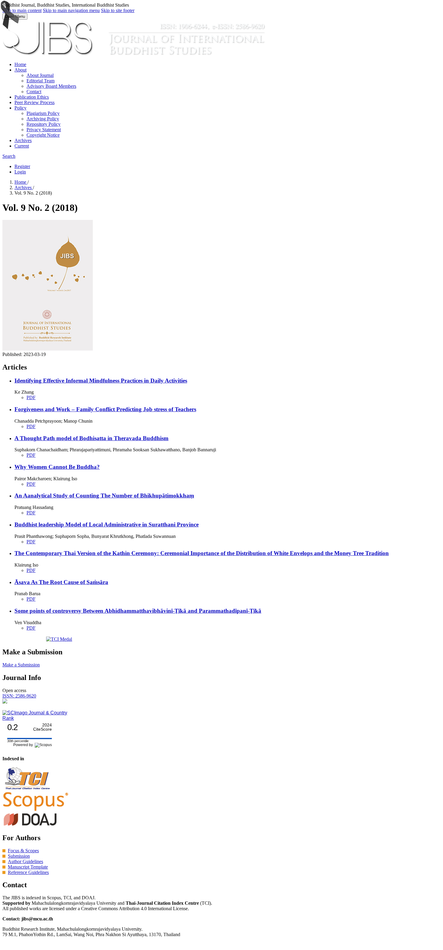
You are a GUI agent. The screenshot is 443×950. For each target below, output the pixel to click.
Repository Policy (44, 124)
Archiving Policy (43, 118)
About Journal (40, 75)
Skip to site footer (117, 10)
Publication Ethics (31, 97)
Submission (19, 856)
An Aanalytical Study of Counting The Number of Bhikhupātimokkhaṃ (104, 495)
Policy (20, 107)
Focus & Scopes (23, 850)
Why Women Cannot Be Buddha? (57, 467)
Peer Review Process (34, 102)
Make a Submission (21, 664)
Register (22, 166)
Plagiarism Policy (43, 113)
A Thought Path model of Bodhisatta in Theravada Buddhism (91, 438)
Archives (23, 140)
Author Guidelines (25, 861)
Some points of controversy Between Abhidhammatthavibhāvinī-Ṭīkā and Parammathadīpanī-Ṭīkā (137, 611)
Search (8, 156)
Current (21, 145)
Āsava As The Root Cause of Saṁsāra (61, 582)
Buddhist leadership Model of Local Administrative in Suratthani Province (106, 524)
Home (20, 64)
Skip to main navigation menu (71, 10)
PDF (31, 397)
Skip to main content (22, 10)
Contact (34, 91)
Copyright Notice (43, 135)
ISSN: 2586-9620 (19, 695)
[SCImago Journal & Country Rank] (35, 718)
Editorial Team (41, 80)
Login (20, 171)
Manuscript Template (28, 866)
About (20, 69)
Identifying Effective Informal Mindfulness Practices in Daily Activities (100, 380)
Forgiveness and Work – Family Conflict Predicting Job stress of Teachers (105, 409)
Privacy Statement (44, 129)
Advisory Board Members (51, 86)
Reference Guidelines (28, 872)
